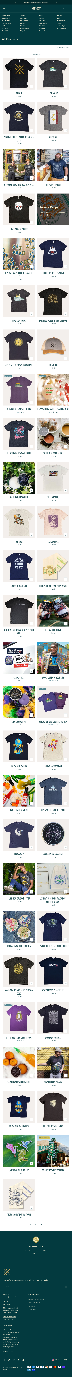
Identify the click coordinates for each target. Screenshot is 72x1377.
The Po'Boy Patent (53, 184)
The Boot (19, 541)
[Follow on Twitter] (9, 1360)
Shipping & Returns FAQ (36, 1299)
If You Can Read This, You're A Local (19, 184)
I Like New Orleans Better (19, 898)
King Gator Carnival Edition (19, 409)
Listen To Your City (19, 585)
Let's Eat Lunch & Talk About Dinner (53, 946)
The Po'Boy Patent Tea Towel (19, 1214)
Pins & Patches (61, 20)
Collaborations (61, 28)
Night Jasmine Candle (19, 497)
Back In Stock (6, 18)
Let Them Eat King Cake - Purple (19, 1037)
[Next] (56, 2)
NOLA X (19, 93)
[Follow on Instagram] (14, 1360)
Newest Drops (6, 15)
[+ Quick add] (31, 86)
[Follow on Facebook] (4, 1360)
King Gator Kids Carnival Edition (53, 721)
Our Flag (53, 137)
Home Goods (42, 23)
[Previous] (15, 2)
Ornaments (42, 31)
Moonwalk (19, 854)
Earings (59, 15)
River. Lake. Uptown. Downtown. (19, 364)
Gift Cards (42, 28)
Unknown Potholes (53, 1037)
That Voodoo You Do (19, 228)
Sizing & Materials (34, 1303)
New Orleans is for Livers (53, 990)
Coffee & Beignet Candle (53, 453)
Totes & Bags (61, 26)
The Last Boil (53, 497)
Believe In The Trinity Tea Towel (53, 585)
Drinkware (42, 20)
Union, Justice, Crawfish (53, 273)
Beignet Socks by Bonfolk (53, 1170)
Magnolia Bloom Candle (53, 854)
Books (40, 15)
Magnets (22, 31)
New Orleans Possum (53, 1082)
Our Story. (36, 1253)
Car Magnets (19, 677)
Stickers (41, 18)
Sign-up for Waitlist (44, 1137)
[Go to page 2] (41, 1224)
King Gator (53, 93)
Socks (59, 23)
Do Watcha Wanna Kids (19, 1126)
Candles (22, 26)
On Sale (22, 23)
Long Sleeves (24, 20)
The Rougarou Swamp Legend (19, 453)
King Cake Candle (19, 721)
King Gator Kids (19, 320)
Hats (58, 18)
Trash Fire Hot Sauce (19, 810)
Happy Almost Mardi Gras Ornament (53, 409)
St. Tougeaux (53, 541)
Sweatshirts (23, 18)
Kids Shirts (5, 31)
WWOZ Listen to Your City (53, 677)
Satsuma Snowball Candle (19, 1082)
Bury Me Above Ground (53, 1126)
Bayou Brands (7, 1339)
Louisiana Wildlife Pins (19, 1170)
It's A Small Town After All (53, 810)
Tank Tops (5, 28)
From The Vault (6, 23)
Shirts (3, 26)
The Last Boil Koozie (53, 630)
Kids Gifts (42, 26)
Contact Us (32, 1310)
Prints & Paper (24, 28)
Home (59, 47)
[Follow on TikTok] (23, 1360)
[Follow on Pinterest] (18, 1360)
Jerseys (22, 15)
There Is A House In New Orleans (53, 320)
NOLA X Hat (53, 364)
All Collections (6, 20)
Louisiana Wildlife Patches (19, 946)
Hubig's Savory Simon (53, 765)
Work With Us (8, 1351)
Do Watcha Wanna (19, 765)
